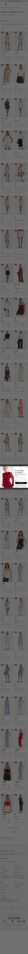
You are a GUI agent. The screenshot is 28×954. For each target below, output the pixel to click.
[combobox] (16, 481)
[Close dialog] (27, 467)
